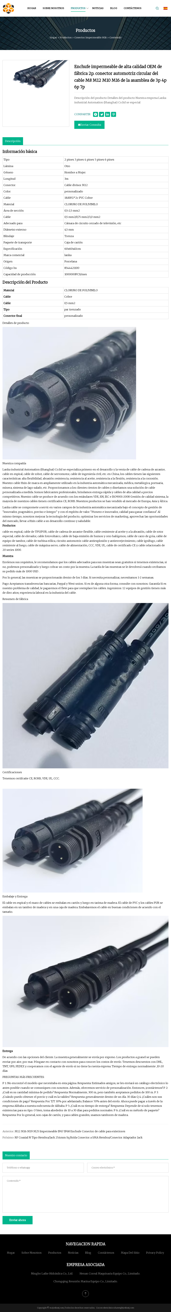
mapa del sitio (130, 1252)
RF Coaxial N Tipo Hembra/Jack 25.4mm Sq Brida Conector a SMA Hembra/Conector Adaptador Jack (78, 1137)
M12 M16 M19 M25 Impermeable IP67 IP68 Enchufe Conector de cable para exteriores (70, 1131)
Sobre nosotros (53, 8)
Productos (78, 8)
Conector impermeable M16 (90, 37)
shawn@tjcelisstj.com (124, 1307)
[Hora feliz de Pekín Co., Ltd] (8, 8)
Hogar (31, 8)
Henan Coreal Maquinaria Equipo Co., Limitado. (110, 1273)
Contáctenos (132, 8)
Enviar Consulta (90, 124)
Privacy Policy (155, 1252)
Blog (113, 8)
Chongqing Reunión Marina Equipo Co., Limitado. (85, 1281)
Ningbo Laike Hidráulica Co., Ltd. (52, 1273)
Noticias (98, 8)
